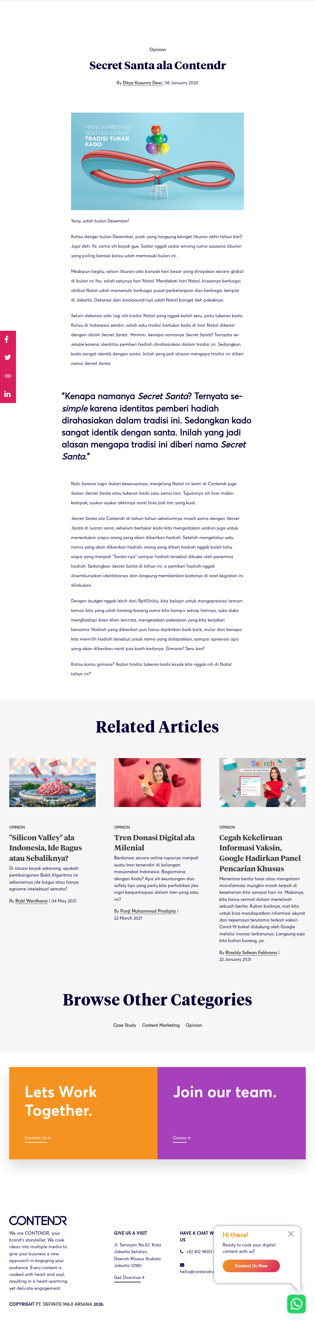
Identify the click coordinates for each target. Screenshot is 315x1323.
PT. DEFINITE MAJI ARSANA (64, 1304)
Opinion (158, 49)
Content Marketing (161, 1025)
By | (42, 901)
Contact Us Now (251, 1266)
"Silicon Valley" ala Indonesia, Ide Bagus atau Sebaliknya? (45, 848)
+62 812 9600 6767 (204, 1251)
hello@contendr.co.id (201, 1271)
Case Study (124, 1025)
